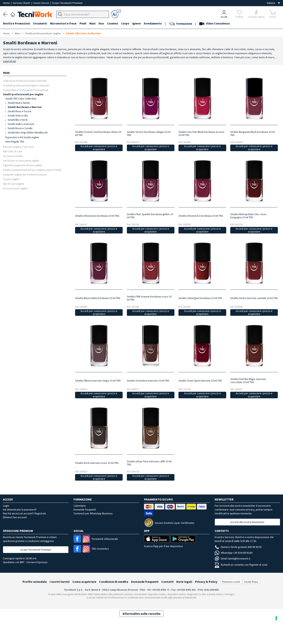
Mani (17, 33)
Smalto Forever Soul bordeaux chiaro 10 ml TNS (98, 133)
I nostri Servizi (41, 3)
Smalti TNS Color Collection (83, 33)
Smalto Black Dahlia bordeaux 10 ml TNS (97, 298)
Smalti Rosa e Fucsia (19, 111)
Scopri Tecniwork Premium (67, 3)
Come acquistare (84, 582)
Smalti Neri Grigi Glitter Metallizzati (28, 132)
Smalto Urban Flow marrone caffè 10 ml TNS (149, 463)
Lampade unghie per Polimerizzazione (25, 174)
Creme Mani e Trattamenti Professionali (25, 90)
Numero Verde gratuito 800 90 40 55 (241, 547)
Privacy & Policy (206, 582)
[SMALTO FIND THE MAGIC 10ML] (254, 345)
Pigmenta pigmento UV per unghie (22, 165)
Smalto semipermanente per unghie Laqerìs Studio (32, 169)
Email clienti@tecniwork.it (235, 558)
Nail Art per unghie (13, 183)
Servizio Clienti (21, 3)
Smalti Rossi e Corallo (20, 128)
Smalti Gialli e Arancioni (21, 124)
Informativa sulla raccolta (141, 614)
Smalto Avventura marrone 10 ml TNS (148, 380)
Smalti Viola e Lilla (18, 115)
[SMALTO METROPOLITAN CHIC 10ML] (254, 181)
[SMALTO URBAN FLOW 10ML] (150, 428)
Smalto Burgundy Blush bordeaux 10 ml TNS (252, 133)
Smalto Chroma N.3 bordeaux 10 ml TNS (200, 215)
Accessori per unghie (15, 188)
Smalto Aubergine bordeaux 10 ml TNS (200, 298)
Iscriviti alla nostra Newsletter (247, 522)
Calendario (80, 505)
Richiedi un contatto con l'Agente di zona (244, 564)
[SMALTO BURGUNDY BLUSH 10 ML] (254, 98)
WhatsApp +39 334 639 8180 (236, 552)
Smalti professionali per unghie (43, 33)
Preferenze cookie (231, 581)
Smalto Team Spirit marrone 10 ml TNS (200, 380)
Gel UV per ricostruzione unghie (21, 160)
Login (6, 505)
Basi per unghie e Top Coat (18, 146)
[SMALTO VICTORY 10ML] (150, 98)
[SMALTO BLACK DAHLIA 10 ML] (99, 263)
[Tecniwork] (12, 14)
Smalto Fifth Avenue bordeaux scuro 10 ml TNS (149, 298)
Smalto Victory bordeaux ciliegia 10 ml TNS (148, 133)
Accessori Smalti (12, 156)
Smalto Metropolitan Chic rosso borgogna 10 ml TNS (248, 216)
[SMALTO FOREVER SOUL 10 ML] (99, 98)
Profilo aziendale (35, 582)
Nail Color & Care (12, 151)
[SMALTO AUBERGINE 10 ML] (202, 263)
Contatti (167, 582)
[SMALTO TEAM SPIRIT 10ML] (202, 345)
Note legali (184, 582)
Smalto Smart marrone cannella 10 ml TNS (254, 298)
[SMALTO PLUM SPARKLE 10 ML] (150, 181)
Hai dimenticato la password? (20, 509)
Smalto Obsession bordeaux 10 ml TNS (97, 215)
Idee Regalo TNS (14, 141)
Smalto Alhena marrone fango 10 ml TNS (98, 380)
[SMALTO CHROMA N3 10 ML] (202, 181)
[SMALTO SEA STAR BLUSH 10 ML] (202, 98)
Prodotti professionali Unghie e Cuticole (26, 85)
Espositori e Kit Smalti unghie (22, 137)
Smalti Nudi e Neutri (19, 102)
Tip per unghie (11, 179)
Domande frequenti (85, 509)
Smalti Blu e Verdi (18, 119)
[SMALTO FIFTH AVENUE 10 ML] (150, 263)
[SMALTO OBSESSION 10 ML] (99, 181)
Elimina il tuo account (15, 517)
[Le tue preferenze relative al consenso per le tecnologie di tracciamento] (276, 618)
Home (6, 3)
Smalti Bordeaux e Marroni (25, 107)
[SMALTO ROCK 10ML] (99, 428)
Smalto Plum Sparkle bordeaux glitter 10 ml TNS (150, 216)
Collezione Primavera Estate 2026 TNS (25, 80)
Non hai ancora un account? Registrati (24, 513)
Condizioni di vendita (113, 582)
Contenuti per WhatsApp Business (93, 513)
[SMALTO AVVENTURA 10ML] (150, 345)
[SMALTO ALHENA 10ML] (99, 345)
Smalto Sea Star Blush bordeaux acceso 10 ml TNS (201, 133)
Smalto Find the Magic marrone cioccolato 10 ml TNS (248, 380)
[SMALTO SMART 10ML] (254, 263)
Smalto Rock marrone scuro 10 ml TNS (97, 462)
